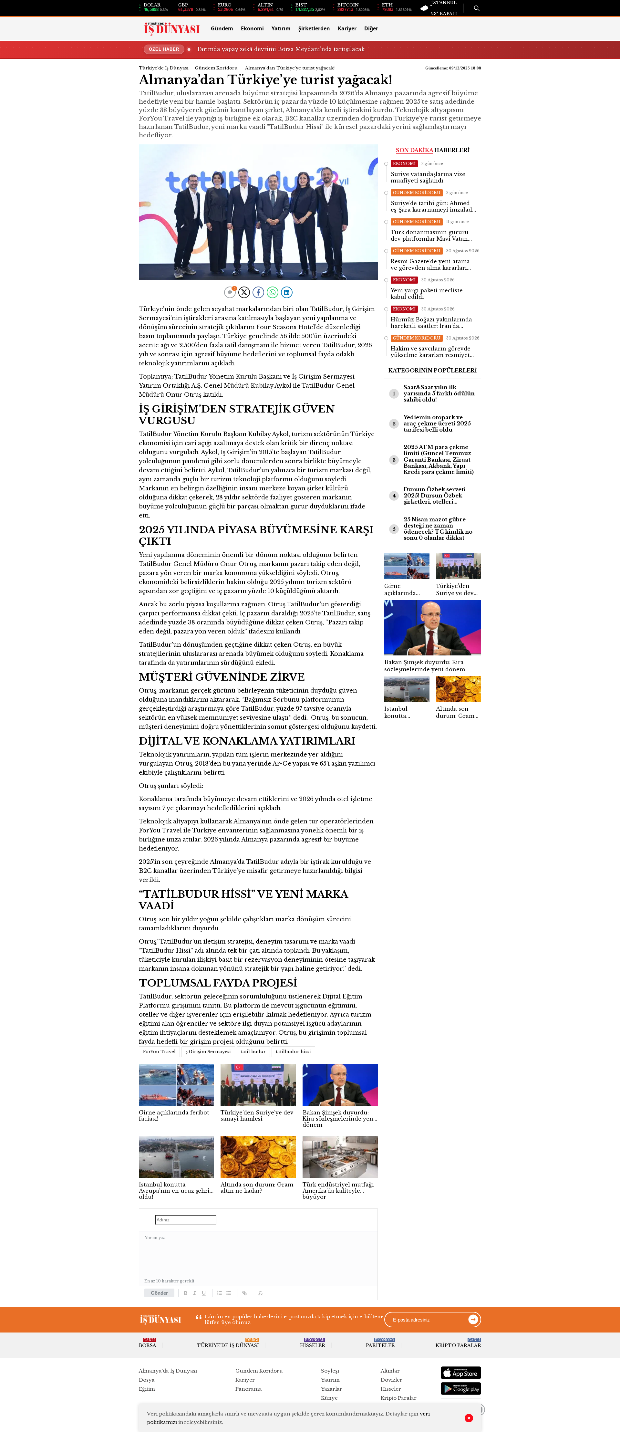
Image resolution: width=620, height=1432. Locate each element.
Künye (329, 1398)
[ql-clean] (260, 1293)
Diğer (371, 28)
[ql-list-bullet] (228, 1293)
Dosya (147, 1380)
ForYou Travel (159, 1051)
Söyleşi (330, 1371)
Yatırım (281, 28)
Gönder (159, 1293)
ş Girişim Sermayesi (208, 1051)
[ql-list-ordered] (219, 1293)
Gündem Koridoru (216, 68)
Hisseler (312, 1343)
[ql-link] (244, 1293)
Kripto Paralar (458, 1343)
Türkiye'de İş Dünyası (164, 68)
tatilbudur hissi (293, 1051)
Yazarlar (331, 1389)
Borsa (147, 1343)
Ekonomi (252, 28)
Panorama (248, 1389)
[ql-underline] (203, 1293)
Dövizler (391, 1380)
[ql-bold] (185, 1293)
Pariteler (380, 1343)
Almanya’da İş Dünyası (168, 1371)
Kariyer (347, 28)
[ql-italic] (194, 1293)
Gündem (222, 28)
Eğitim (147, 1389)
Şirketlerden (314, 28)
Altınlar (390, 1371)
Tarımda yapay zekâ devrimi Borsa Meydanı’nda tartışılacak (281, 49)
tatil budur (253, 1051)
